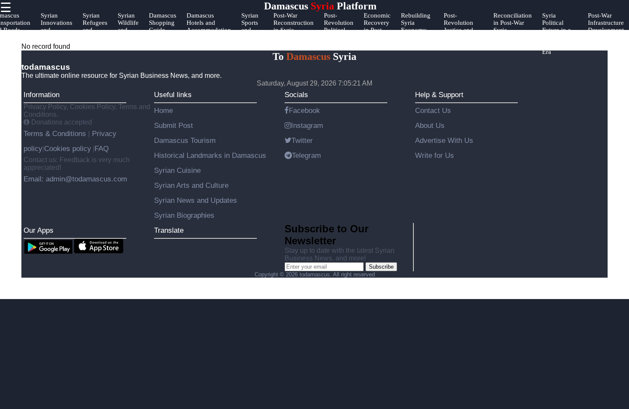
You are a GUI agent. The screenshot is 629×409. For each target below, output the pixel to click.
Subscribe (381, 267)
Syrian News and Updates (195, 200)
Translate (169, 230)
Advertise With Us (444, 140)
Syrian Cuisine (177, 170)
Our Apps (38, 230)
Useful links (173, 94)
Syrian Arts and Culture (191, 185)
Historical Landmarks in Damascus (210, 155)
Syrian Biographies (184, 215)
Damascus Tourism (185, 140)
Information (41, 94)
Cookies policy (67, 148)
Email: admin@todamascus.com (75, 179)
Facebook (304, 110)
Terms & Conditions (56, 133)
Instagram (307, 125)
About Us (430, 125)
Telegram (306, 155)
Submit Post (173, 125)
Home (163, 110)
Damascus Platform (320, 6)
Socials (296, 94)
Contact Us (433, 110)
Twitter (302, 140)
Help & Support (439, 94)
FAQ (102, 148)
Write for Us (434, 155)
